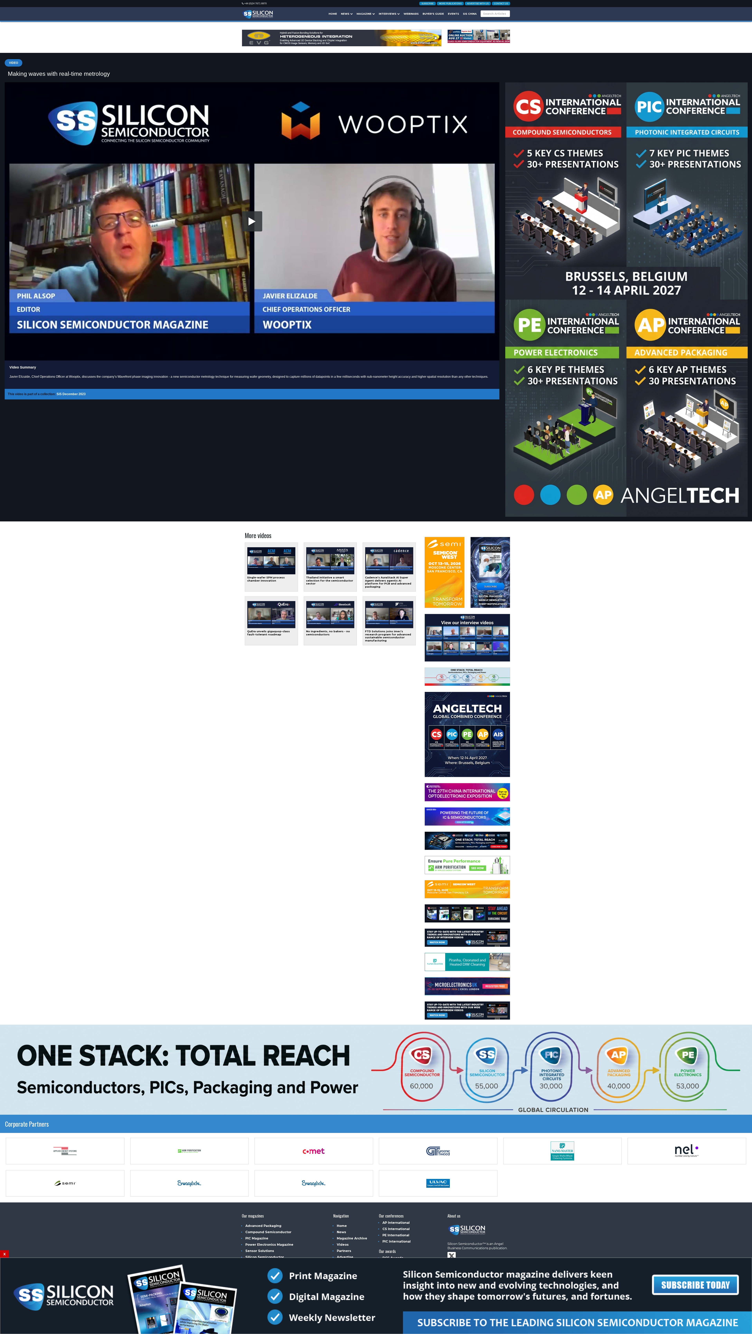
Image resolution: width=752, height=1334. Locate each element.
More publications (450, 3)
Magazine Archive (352, 1238)
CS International (396, 1229)
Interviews (388, 13)
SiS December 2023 (71, 394)
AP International (396, 1223)
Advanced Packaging (263, 1226)
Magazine (364, 13)
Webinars (411, 13)
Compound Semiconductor (268, 1232)
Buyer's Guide (433, 13)
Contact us (501, 3)
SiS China (470, 13)
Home (333, 13)
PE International (395, 1235)
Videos (343, 1244)
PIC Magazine (256, 1238)
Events (453, 13)
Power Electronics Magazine (269, 1244)
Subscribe (427, 3)
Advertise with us (478, 3)
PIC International (396, 1241)
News (345, 13)
